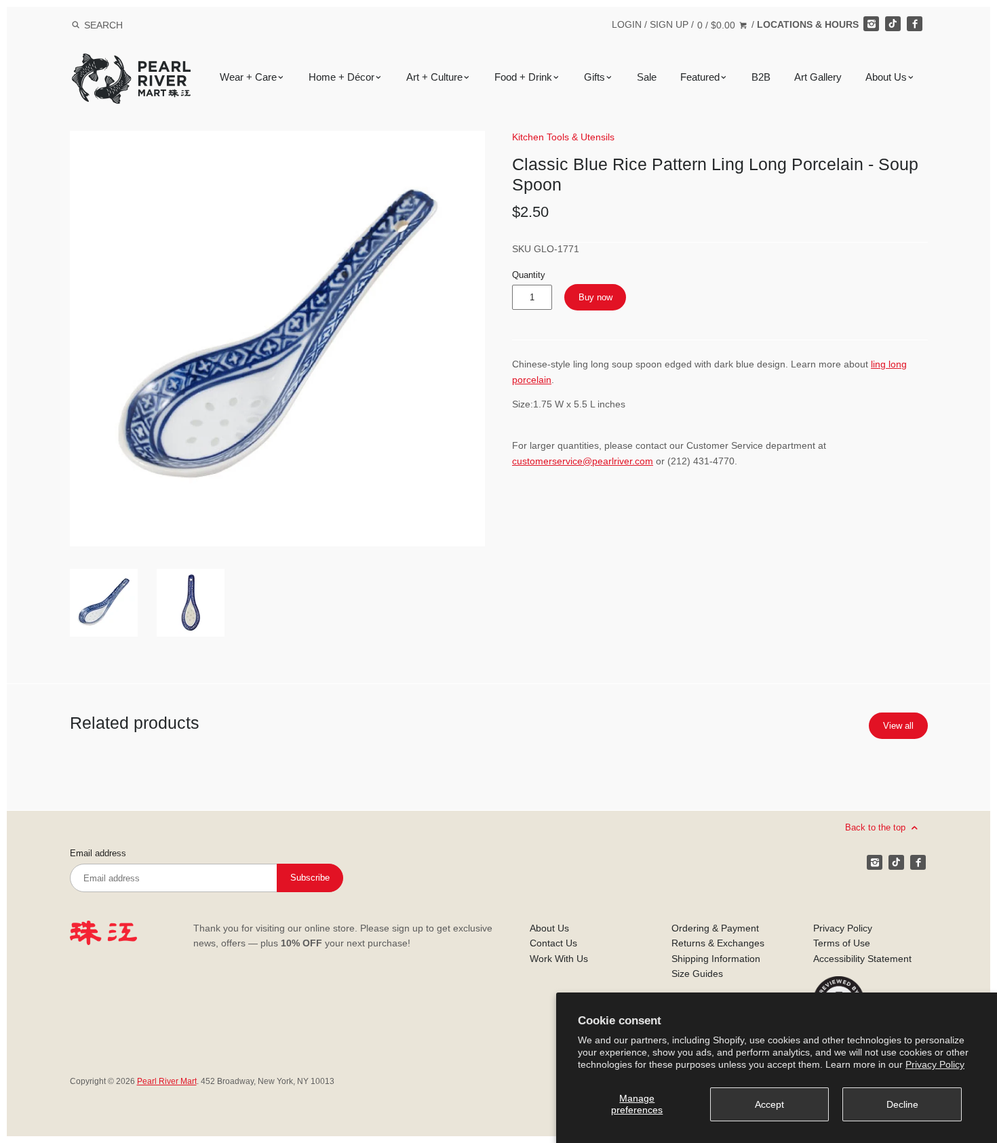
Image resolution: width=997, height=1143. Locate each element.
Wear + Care (248, 77)
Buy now (595, 297)
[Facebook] (914, 23)
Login (627, 24)
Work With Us (559, 958)
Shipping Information (715, 958)
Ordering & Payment (715, 928)
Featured (700, 77)
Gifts (594, 77)
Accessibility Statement (862, 958)
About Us (886, 77)
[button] (278, 338)
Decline (902, 1104)
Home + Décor (341, 77)
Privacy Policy (934, 1064)
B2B (760, 77)
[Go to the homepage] (131, 63)
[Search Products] (75, 25)
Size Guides (697, 973)
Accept (769, 1104)
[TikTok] (892, 23)
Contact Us (553, 943)
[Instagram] (870, 23)
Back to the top (876, 827)
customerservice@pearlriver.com (582, 461)
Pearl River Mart (167, 1081)
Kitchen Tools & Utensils (563, 137)
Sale (647, 77)
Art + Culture (434, 77)
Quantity (528, 275)
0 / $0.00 (717, 25)
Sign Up (669, 24)
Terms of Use (841, 943)
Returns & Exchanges (717, 943)
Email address (98, 853)
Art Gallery (818, 77)
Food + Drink (523, 77)
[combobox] (121, 25)
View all (898, 726)
